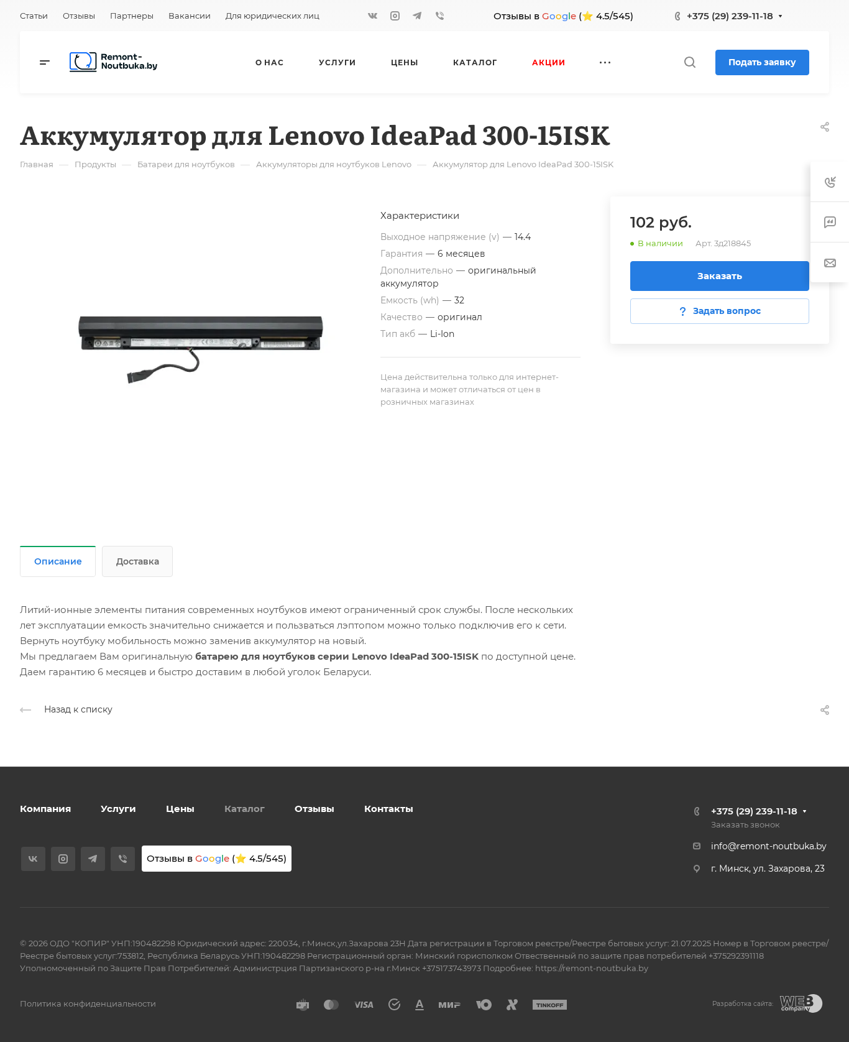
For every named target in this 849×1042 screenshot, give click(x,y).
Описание (58, 561)
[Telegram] (417, 15)
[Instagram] (394, 15)
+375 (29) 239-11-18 (730, 16)
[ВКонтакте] (372, 15)
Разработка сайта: (742, 1004)
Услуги (118, 808)
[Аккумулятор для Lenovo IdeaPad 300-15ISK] (200, 337)
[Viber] (439, 15)
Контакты (388, 808)
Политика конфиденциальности (88, 1003)
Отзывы (314, 808)
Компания (45, 808)
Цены (180, 808)
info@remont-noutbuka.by (769, 846)
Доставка (137, 561)
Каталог (244, 808)
